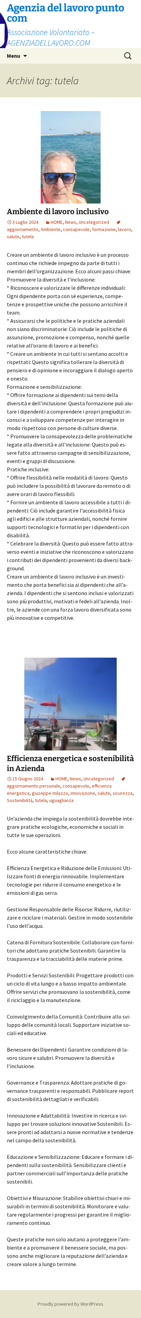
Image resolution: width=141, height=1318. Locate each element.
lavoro (124, 229)
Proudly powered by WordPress (70, 1304)
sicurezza (122, 793)
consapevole (76, 229)
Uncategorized (94, 222)
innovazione (82, 793)
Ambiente (51, 229)
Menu (13, 55)
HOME (57, 222)
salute (13, 236)
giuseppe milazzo (50, 793)
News (70, 222)
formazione (104, 229)
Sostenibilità (20, 800)
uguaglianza (61, 800)
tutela (28, 236)
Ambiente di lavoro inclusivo (58, 211)
